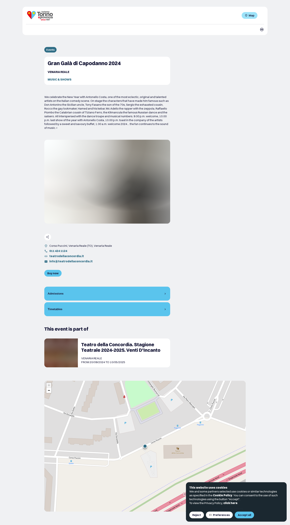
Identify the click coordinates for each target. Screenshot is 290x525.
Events (50, 49)
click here (230, 503)
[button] (145, 446)
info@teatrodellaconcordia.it (71, 261)
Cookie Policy (222, 495)
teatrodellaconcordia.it (66, 256)
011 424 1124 (58, 251)
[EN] (262, 30)
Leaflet (215, 509)
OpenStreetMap (227, 509)
